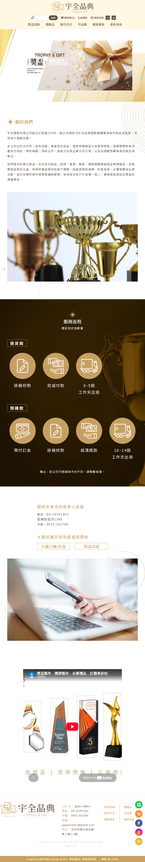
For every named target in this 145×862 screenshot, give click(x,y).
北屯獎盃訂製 (94, 842)
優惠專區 (98, 24)
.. (98, 859)
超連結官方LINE (49, 519)
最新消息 (116, 24)
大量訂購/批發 (53, 546)
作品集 (82, 24)
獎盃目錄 (34, 24)
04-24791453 (58, 514)
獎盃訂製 (44, 842)
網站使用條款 (89, 859)
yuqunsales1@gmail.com (78, 825)
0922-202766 (58, 524)
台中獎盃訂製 (59, 842)
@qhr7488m (82, 806)
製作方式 (66, 24)
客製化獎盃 (71, 845)
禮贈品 (49, 24)
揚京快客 (44, 859)
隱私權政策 (75, 859)
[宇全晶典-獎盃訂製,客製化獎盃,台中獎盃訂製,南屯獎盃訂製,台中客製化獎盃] (72, 8)
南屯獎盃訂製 (77, 842)
